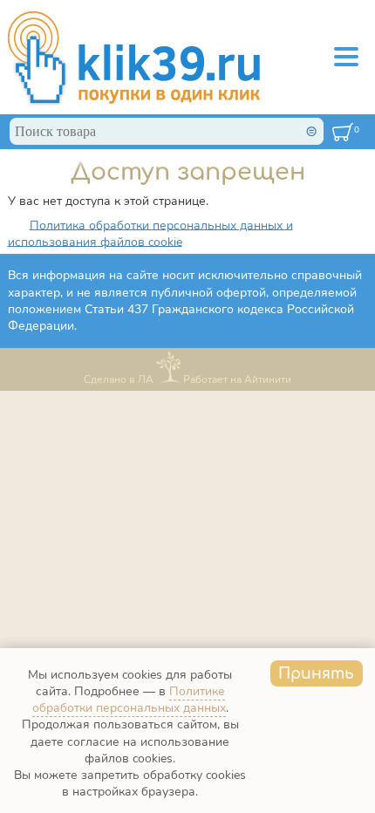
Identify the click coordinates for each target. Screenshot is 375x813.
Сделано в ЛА (118, 379)
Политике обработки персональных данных (129, 699)
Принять (316, 674)
